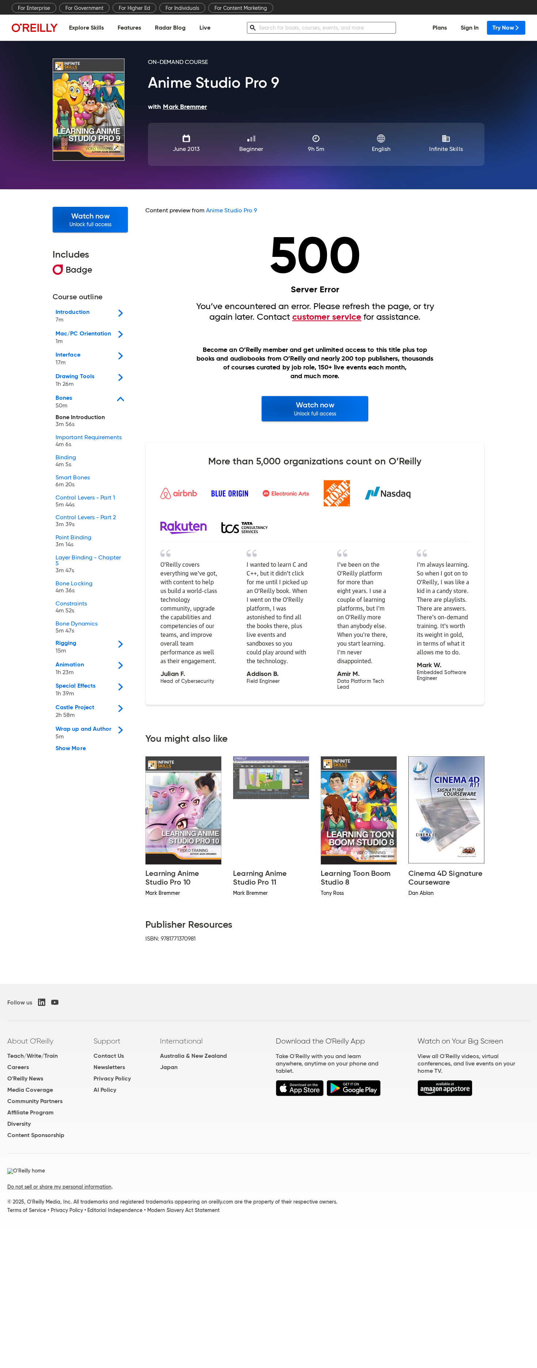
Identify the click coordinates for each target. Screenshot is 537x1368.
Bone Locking (74, 587)
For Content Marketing (240, 8)
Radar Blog (170, 27)
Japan (169, 1067)
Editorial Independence (114, 1210)
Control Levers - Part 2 (86, 521)
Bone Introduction (80, 421)
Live (204, 27)
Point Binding (73, 541)
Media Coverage (30, 1090)
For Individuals (182, 8)
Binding (66, 461)
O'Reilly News (25, 1078)
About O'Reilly (30, 1041)
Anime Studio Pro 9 (231, 210)
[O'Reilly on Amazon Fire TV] (445, 1094)
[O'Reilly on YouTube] (54, 1002)
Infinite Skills (445, 148)
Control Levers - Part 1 (85, 501)
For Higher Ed (134, 8)
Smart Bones (73, 481)
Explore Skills (86, 27)
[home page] (35, 27)
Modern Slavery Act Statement (183, 1210)
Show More (71, 748)
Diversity (19, 1124)
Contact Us (109, 1056)
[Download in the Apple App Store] (300, 1094)
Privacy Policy (112, 1078)
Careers (18, 1067)
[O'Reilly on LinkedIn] (41, 1002)
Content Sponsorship (35, 1135)
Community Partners (34, 1101)
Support (107, 1041)
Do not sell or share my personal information (59, 1186)
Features (129, 27)
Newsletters (109, 1067)
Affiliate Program (30, 1112)
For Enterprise (34, 8)
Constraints (71, 607)
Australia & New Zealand (193, 1056)
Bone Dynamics (77, 627)
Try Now (503, 27)
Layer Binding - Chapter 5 (88, 564)
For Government (84, 8)
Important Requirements (89, 441)
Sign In (470, 27)
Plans (440, 27)
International (181, 1041)
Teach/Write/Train (32, 1056)
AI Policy (105, 1090)
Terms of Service (26, 1210)
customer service (326, 316)
